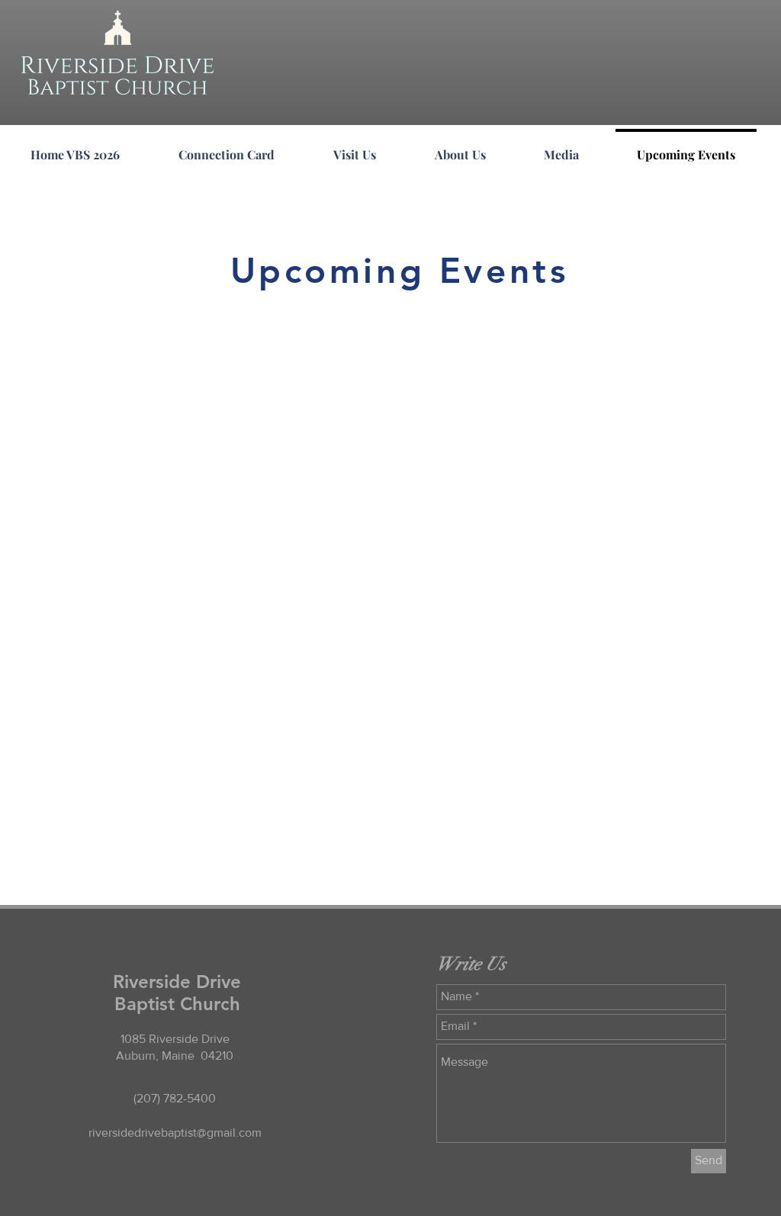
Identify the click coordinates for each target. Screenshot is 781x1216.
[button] (460, 148)
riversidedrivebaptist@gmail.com (175, 1132)
